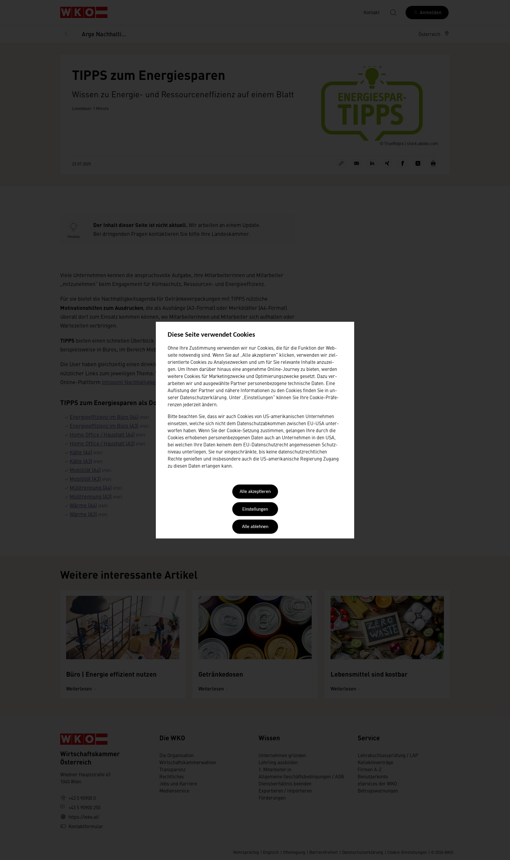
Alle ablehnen (255, 527)
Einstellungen (255, 509)
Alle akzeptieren (255, 492)
